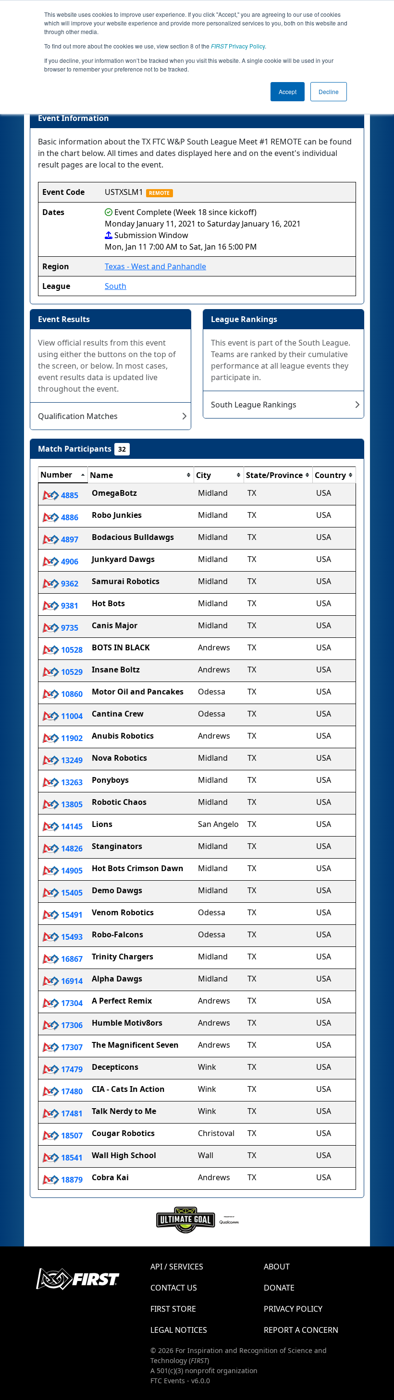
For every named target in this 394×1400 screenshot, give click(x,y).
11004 (71, 716)
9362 (68, 583)
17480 (71, 1091)
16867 (71, 959)
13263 (71, 782)
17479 (71, 1069)
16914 (71, 981)
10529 (71, 672)
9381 (68, 605)
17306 (71, 1025)
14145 (71, 826)
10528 (71, 650)
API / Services (176, 1266)
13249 (71, 760)
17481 (71, 1113)
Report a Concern (301, 1330)
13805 (71, 804)
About (277, 1266)
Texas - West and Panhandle (155, 266)
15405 (71, 892)
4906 (68, 561)
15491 (71, 914)
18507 (71, 1135)
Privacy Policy (238, 46)
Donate (279, 1287)
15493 (71, 937)
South (115, 286)
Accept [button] (287, 91)
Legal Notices (178, 1330)
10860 (71, 694)
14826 (71, 848)
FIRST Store (173, 1309)
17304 (71, 1003)
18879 (71, 1179)
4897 (68, 539)
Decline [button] (329, 91)
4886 (68, 517)
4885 (68, 495)
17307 (71, 1047)
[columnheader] (63, 475)
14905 (71, 870)
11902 (71, 738)
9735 (68, 627)
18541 (71, 1157)
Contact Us (173, 1287)
